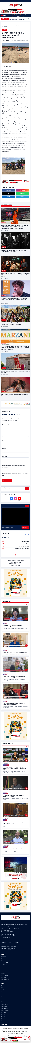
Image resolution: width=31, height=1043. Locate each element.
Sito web (4, 456)
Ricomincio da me (5, 979)
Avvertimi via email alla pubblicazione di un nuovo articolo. (15, 474)
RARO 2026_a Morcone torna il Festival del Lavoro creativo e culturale (14, 704)
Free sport (3, 967)
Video (2, 1021)
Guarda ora (25, 527)
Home (3, 25)
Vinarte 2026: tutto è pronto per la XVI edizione (15, 652)
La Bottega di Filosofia (6, 971)
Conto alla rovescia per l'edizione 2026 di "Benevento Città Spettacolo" (13, 796)
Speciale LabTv (4, 962)
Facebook (8, 190)
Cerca (24, 1)
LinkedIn (8, 196)
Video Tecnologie (5, 1016)
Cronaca (3, 985)
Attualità (3, 989)
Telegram (22, 196)
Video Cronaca (4, 1004)
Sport (2, 996)
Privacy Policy (4, 958)
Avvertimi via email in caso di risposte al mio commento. (13, 466)
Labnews (3, 973)
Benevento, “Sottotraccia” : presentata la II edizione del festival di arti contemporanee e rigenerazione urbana (15, 275)
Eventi (2, 998)
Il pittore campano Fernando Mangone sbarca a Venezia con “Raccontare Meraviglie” (14, 323)
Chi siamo (7, 1)
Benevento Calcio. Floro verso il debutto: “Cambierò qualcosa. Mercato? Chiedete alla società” (14, 768)
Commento (5, 424)
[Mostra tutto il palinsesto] (15, 555)
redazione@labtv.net (6, 944)
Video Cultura (4, 1012)
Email (4, 448)
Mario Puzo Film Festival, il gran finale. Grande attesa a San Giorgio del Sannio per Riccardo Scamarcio (14, 300)
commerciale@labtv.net (9, 949)
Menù (4, 15)
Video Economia (5, 1010)
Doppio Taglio (4, 964)
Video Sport (3, 1014)
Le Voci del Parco (5, 975)
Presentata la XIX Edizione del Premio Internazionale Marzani (12, 626)
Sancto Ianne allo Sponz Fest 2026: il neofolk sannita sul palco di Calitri (13, 250)
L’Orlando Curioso (5, 969)
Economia (3, 994)
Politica (2, 987)
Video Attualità (4, 1008)
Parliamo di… (4, 977)
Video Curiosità (4, 1018)
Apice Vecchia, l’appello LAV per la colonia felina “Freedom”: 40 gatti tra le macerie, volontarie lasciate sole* (16, 18)
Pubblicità (19, 1)
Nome (4, 440)
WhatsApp (22, 193)
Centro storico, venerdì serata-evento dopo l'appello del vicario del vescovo (14, 677)
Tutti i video (26, 604)
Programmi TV (4, 960)
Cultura (7, 25)
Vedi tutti (27, 534)
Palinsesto (3, 956)
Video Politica (4, 1006)
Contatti (13, 1)
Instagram (22, 190)
